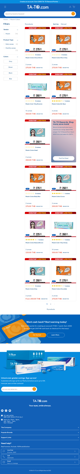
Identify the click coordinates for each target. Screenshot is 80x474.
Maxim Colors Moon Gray (59, 58)
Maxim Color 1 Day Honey (59, 243)
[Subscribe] (34, 389)
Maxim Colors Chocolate (59, 289)
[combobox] (40, 13)
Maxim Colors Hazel (32, 150)
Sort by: (56, 24)
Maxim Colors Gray (31, 289)
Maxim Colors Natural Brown (34, 243)
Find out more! (63, 158)
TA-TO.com (36, 470)
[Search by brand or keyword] (73, 13)
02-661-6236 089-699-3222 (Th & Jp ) (13, 416)
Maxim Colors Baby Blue (33, 197)
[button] (5, 6)
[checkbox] (12, 34)
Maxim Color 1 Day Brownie (34, 104)
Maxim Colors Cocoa (58, 197)
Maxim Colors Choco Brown (34, 58)
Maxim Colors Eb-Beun (59, 104)
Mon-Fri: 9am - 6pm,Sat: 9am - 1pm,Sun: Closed (12, 421)
